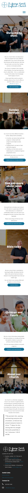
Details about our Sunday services (14, 160)
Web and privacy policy (7, 477)
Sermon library (5, 475)
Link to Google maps (14, 458)
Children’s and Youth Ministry (14, 349)
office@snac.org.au (13, 83)
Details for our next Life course (14, 223)
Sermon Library (14, 285)
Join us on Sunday (14, 86)
